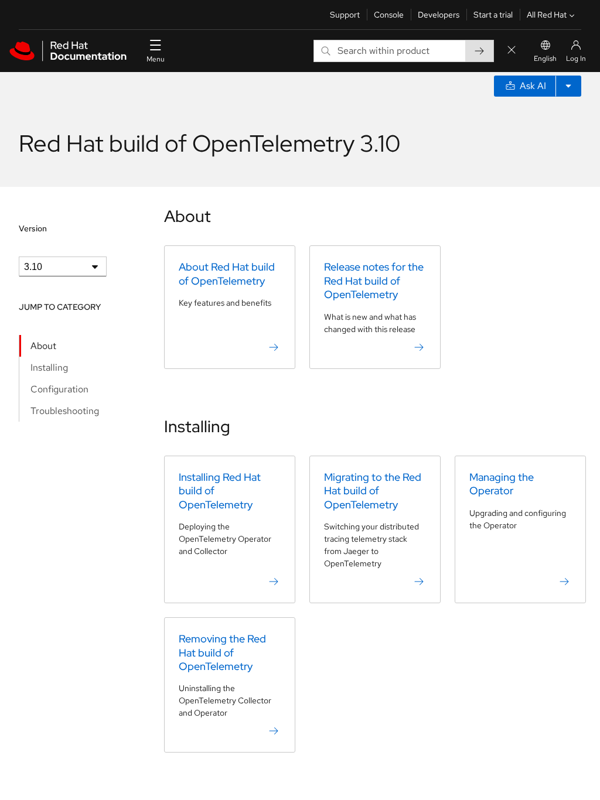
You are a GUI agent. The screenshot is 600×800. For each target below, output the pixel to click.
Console (389, 14)
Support (345, 14)
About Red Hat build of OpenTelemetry (227, 273)
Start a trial (493, 14)
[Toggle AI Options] (568, 86)
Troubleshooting (64, 411)
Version (33, 228)
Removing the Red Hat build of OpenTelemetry (222, 652)
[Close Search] (511, 51)
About (43, 346)
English (545, 58)
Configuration (59, 389)
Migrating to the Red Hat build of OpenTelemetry (372, 490)
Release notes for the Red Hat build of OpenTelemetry (374, 280)
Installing (49, 367)
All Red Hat (547, 14)
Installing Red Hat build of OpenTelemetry (220, 490)
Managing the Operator (501, 483)
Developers (438, 14)
